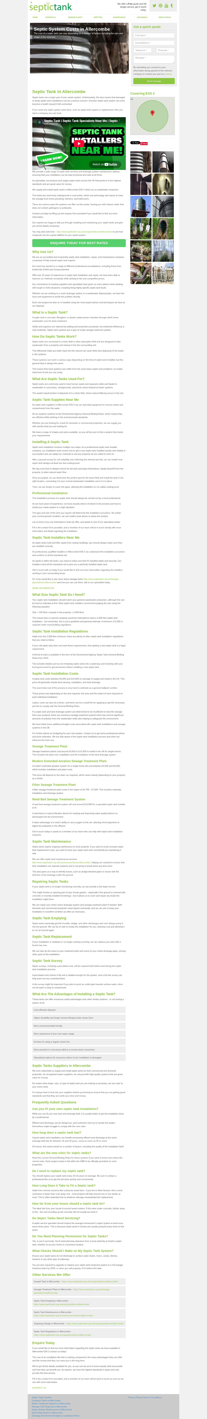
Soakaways (142, 17)
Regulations (165, 17)
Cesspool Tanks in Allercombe (46, 1400)
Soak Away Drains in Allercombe (47, 1412)
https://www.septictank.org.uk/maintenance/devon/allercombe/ (63, 1315)
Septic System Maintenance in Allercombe (52, 1409)
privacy (168, 74)
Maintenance (119, 17)
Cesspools (50, 17)
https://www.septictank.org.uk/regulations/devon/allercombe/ (62, 1335)
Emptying (98, 17)
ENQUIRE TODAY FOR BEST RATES (79, 243)
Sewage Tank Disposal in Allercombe (49, 1406)
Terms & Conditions (152, 1397)
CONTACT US (39, 1388)
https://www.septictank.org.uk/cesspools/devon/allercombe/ (90, 1281)
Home (35, 17)
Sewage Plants (75, 17)
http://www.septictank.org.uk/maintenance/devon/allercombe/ (61, 862)
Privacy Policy (134, 1397)
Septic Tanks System (42, 1397)
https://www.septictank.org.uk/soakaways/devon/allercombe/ (95, 1323)
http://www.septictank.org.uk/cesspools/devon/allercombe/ (84, 231)
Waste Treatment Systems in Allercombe (51, 1403)
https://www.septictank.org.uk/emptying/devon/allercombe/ (61, 1304)
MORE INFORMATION (43, 588)
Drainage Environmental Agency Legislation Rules (56, 1415)
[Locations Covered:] (31, 3)
